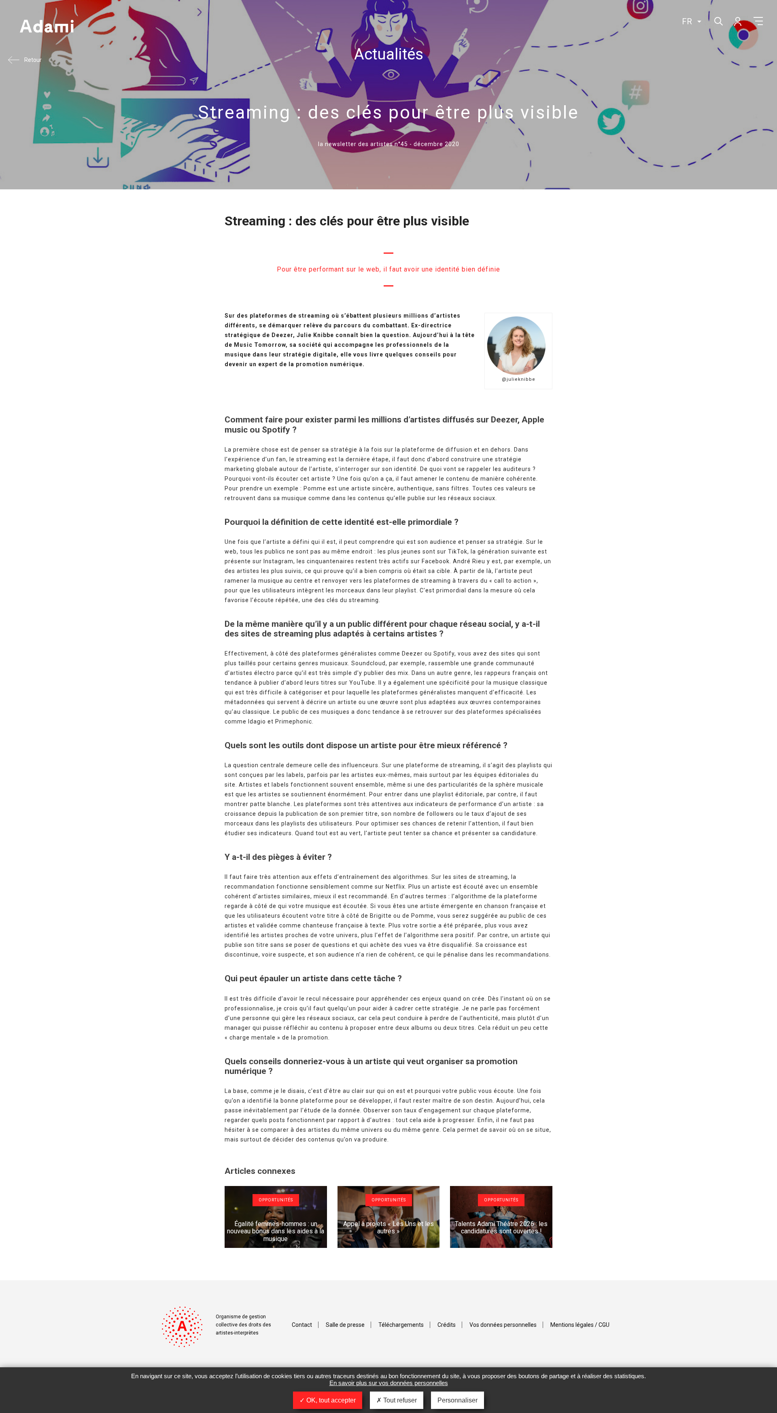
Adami (46, 27)
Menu (758, 21)
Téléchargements (401, 1325)
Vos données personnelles (503, 1325)
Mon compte (737, 21)
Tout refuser (399, 1400)
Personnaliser (457, 1400)
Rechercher (717, 20)
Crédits (446, 1325)
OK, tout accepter (330, 1400)
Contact (302, 1325)
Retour (33, 60)
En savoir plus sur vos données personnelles (388, 1382)
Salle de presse (345, 1325)
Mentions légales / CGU (579, 1325)
